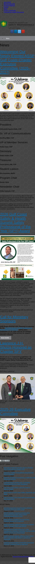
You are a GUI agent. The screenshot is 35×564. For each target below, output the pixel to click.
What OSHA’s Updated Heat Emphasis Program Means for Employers (16, 520)
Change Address (9, 5)
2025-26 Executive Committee (15, 411)
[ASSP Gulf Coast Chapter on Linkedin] (15, 31)
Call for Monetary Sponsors (14, 319)
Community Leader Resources (14, 12)
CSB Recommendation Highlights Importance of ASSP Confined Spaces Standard (19, 543)
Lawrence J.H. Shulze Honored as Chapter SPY (16, 347)
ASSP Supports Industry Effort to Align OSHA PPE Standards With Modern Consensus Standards (19, 537)
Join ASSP (7, 2)
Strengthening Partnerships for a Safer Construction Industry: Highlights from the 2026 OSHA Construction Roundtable (19, 531)
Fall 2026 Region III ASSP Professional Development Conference (16, 329)
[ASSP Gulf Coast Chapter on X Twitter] (19, 31)
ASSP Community (10, 10)
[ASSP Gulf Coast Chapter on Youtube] (23, 31)
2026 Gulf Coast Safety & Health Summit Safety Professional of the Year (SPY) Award (15, 222)
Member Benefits (9, 4)
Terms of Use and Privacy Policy (23, 556)
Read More (5, 338)
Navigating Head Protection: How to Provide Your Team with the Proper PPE (18, 468)
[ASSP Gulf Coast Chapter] (17, 28)
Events (6, 7)
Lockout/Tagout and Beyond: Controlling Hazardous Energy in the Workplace (17, 483)
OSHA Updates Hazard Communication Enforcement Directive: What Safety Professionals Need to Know (17, 514)
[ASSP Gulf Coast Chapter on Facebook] (12, 31)
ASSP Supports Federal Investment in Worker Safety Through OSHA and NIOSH (19, 525)
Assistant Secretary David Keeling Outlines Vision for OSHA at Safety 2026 (18, 508)
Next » (7, 460)
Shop (5, 9)
